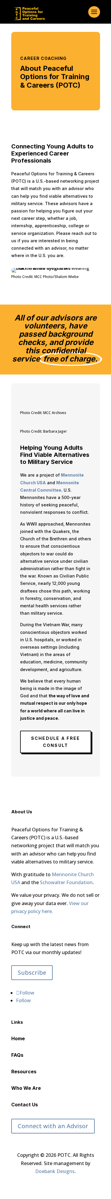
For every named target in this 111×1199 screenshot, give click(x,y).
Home (18, 1038)
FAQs (17, 1055)
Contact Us (24, 1105)
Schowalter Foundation (66, 882)
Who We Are (26, 1088)
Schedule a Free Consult (55, 742)
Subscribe (32, 972)
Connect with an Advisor (53, 1126)
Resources (23, 1071)
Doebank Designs (55, 1171)
